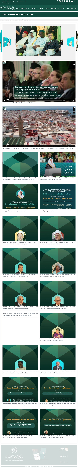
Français (8, 1)
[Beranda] (7, 8)
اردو (18, 1)
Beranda (2, 19)
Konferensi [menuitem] (33, 8)
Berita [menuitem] (40, 8)
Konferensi (7, 19)
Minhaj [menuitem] (62, 8)
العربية (3, 1)
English (14, 1)
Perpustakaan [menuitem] (54, 8)
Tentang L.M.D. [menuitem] (24, 8)
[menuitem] (75, 8)
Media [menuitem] (46, 8)
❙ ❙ (39, 58)
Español (4, 2)
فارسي (8, 2)
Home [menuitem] (17, 8)
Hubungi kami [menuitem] (70, 8)
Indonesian (22, 1)
